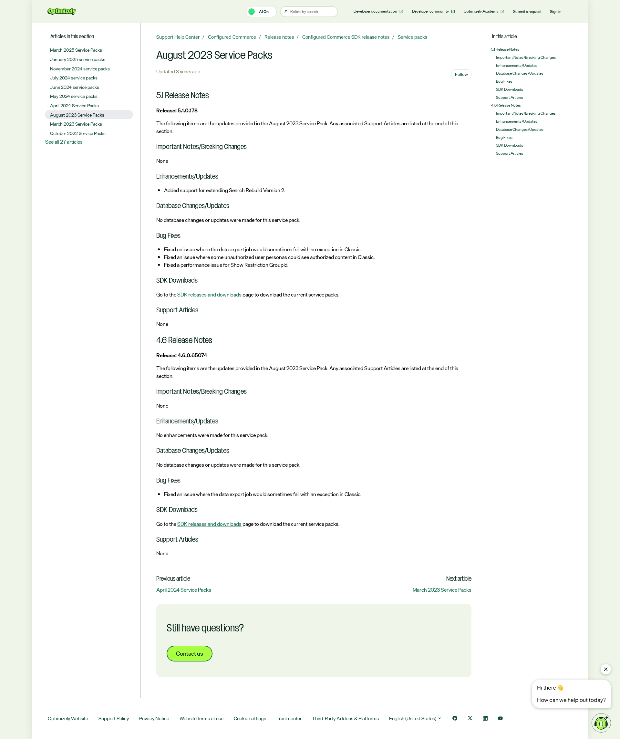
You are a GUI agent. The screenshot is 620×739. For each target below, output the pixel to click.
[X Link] (470, 719)
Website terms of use (201, 718)
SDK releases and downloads (209, 294)
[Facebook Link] (454, 719)
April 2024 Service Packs (183, 590)
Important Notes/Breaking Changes (526, 57)
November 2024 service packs (80, 68)
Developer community (431, 11)
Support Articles (509, 97)
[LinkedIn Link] (485, 719)
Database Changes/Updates (519, 73)
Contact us (189, 653)
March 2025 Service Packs (76, 50)
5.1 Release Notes (505, 49)
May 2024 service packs (74, 96)
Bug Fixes (504, 81)
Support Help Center (178, 37)
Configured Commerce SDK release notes (345, 37)
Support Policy (113, 718)
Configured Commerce (232, 37)
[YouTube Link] (500, 719)
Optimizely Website (68, 718)
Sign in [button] (556, 11)
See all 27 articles (64, 142)
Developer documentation (376, 11)
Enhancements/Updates (516, 65)
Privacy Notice (154, 718)
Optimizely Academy (481, 11)
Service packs (412, 37)
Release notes (279, 37)
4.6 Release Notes (506, 105)
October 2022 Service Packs (78, 133)
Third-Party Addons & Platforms (345, 718)
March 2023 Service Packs (442, 590)
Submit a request (527, 11)
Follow (461, 74)
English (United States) (413, 718)
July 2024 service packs (74, 77)
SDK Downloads (509, 89)
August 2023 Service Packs (77, 115)
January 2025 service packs (77, 59)
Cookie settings (250, 718)
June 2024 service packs (74, 87)
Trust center (289, 718)
